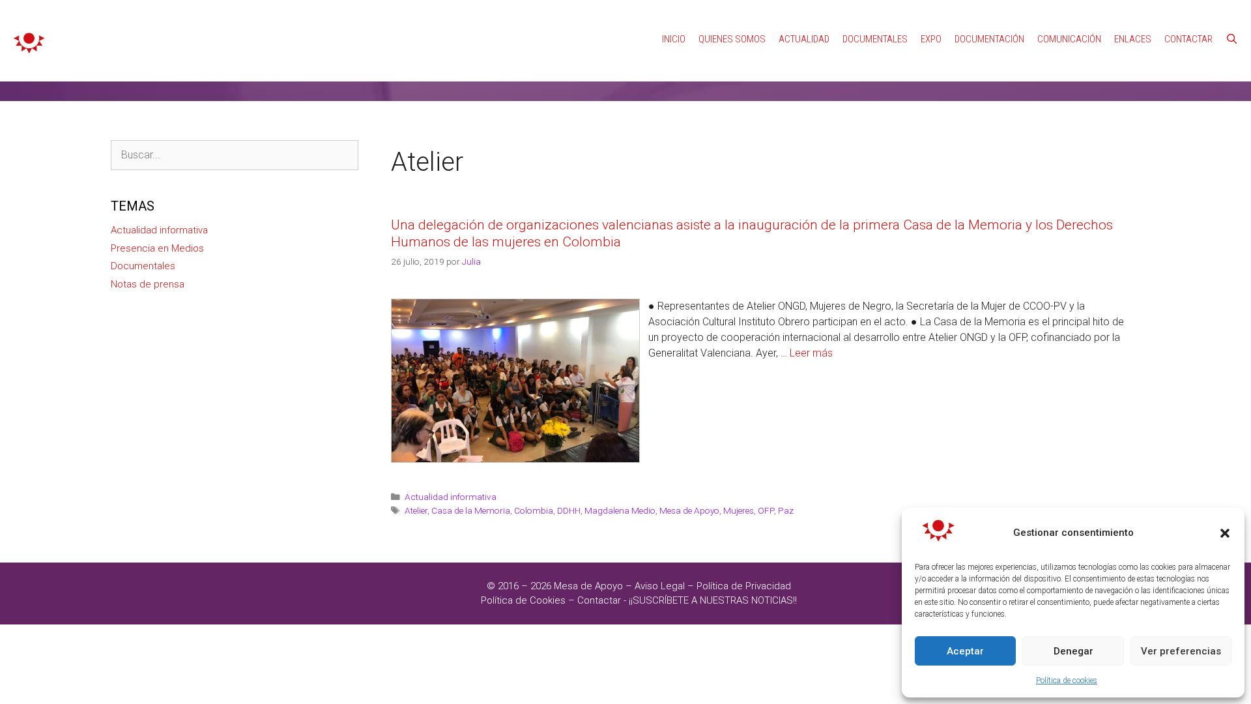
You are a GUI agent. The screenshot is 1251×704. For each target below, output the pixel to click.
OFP (766, 510)
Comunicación (1069, 39)
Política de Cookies (523, 600)
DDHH (569, 510)
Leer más (811, 353)
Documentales (875, 39)
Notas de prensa (147, 284)
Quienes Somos (732, 39)
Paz (786, 510)
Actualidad (804, 39)
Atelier (416, 510)
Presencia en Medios (157, 248)
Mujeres (738, 510)
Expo (931, 39)
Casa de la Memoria (470, 510)
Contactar (1188, 39)
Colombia (533, 510)
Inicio (673, 39)
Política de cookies (1066, 680)
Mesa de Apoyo (689, 510)
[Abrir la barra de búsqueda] (1231, 39)
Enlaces (1132, 39)
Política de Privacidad (744, 586)
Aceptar (965, 651)
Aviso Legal (660, 586)
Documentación (989, 39)
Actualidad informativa (450, 496)
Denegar (1073, 651)
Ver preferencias (1181, 651)
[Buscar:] (234, 155)
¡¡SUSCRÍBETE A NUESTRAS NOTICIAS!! (713, 600)
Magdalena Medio (619, 510)
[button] (1224, 533)
